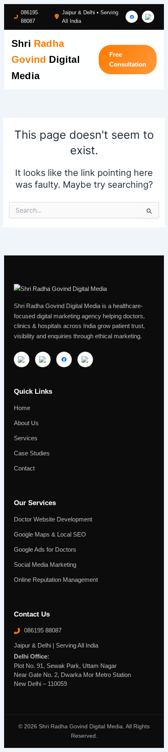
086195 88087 (29, 16)
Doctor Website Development (53, 519)
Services (26, 438)
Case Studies (32, 453)
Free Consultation (127, 59)
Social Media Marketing (45, 564)
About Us (26, 423)
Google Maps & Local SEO (50, 534)
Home (22, 408)
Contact (24, 468)
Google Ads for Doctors (45, 549)
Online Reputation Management (56, 580)
